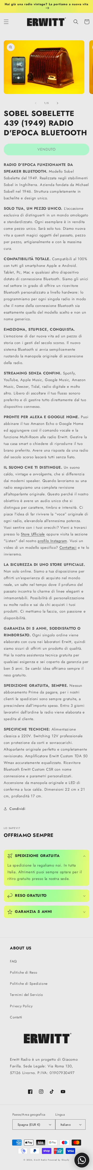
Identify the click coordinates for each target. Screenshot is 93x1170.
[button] (6, 21)
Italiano (66, 1124)
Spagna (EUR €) (29, 1124)
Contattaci (68, 547)
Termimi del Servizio (26, 994)
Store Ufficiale (33, 534)
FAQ (13, 961)
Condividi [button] (17, 808)
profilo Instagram (52, 541)
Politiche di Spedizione (29, 983)
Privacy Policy (21, 1006)
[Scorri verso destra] (57, 103)
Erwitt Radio (40, 1159)
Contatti (16, 1017)
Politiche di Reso (23, 972)
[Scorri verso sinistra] (35, 103)
